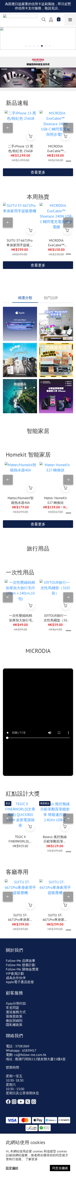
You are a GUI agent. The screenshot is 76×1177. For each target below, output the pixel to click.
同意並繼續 (60, 1168)
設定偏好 (12, 1168)
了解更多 (31, 1159)
